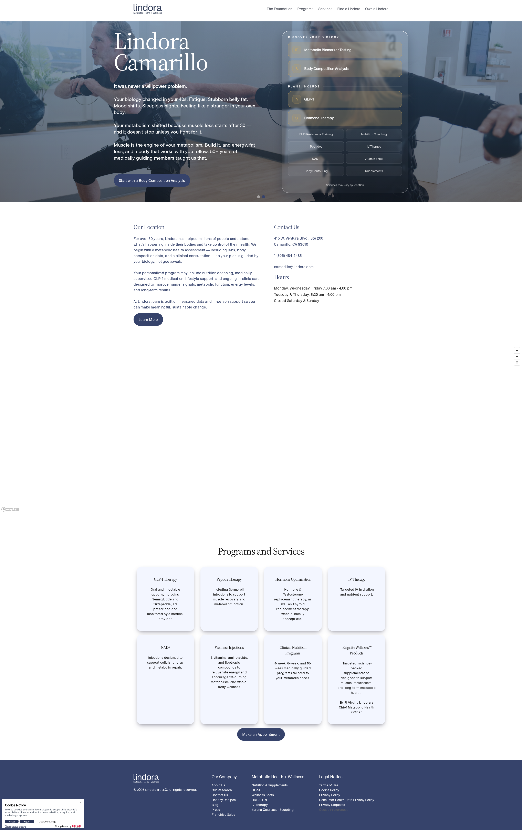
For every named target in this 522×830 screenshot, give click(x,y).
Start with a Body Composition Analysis (152, 180)
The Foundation (279, 9)
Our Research (222, 790)
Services (325, 9)
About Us (218, 785)
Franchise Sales (223, 814)
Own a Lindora (376, 9)
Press (216, 809)
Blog (215, 805)
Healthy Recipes (224, 800)
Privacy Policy (329, 795)
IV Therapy (260, 805)
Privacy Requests (332, 805)
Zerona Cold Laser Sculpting (273, 809)
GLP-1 (256, 790)
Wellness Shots (263, 795)
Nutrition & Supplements (270, 785)
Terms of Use (328, 785)
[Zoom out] (517, 356)
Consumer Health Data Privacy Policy (346, 800)
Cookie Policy (329, 790)
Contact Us (220, 795)
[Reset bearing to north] (517, 362)
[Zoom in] (517, 350)
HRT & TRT (260, 800)
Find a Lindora (348, 9)
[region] (261, 429)
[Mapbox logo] (10, 509)
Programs (305, 9)
